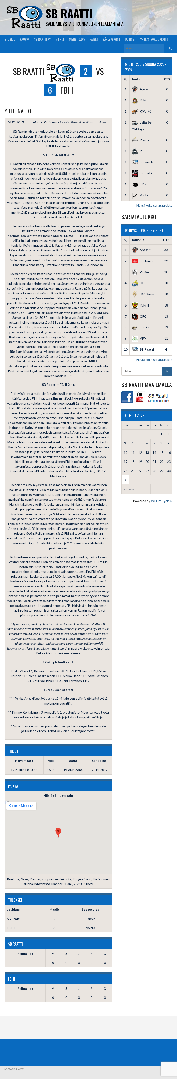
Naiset (94, 39)
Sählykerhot (111, 39)
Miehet (59, 39)
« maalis (129, 489)
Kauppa (25, 39)
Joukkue (138, 79)
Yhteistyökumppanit (154, 39)
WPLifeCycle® (161, 501)
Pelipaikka (25, 954)
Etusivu (10, 39)
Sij (125, 79)
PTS (167, 79)
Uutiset (130, 39)
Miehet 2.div (77, 39)
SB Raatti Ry (42, 39)
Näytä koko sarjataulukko (154, 205)
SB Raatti (69, 13)
